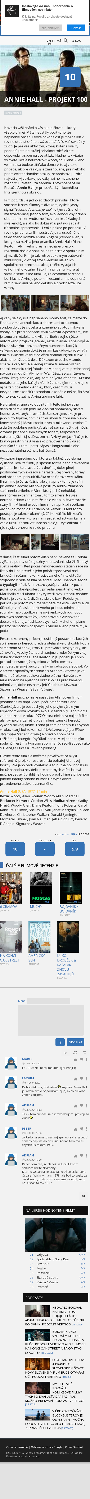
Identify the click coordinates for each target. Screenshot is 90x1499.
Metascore (45, 840)
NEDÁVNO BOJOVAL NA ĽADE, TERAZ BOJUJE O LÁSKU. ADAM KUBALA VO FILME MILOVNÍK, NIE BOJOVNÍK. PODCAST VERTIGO (55, 1315)
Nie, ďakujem (51, 28)
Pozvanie (43, 1273)
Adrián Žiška (69, 834)
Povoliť (76, 28)
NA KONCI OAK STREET (10, 958)
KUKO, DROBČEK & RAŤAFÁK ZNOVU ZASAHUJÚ (66, 964)
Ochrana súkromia (17, 1447)
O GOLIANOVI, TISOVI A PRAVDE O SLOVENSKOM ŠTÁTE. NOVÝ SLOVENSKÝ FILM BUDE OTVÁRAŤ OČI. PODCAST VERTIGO (55, 1368)
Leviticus (43, 1264)
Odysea (42, 1254)
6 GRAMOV (8, 906)
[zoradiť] (84, 1052)
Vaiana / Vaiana (47, 1282)
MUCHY (36, 906)
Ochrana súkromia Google (46, 1447)
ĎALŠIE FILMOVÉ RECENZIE (32, 865)
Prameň (42, 1287)
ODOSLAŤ (75, 1042)
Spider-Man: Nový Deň (53, 1259)
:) (60, 1042)
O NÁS (76, 41)
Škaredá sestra (47, 1277)
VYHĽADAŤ (54, 41)
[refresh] (75, 1052)
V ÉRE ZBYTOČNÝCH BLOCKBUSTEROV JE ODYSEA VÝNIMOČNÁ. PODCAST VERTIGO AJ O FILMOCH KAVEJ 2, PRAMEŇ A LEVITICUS (55, 1419)
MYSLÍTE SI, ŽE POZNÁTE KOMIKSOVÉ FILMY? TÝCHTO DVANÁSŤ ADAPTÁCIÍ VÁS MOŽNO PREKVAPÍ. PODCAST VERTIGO (54, 1392)
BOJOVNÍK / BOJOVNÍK (69, 909)
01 (65, 1053)
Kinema (15, 840)
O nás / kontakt (74, 1447)
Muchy (41, 1268)
